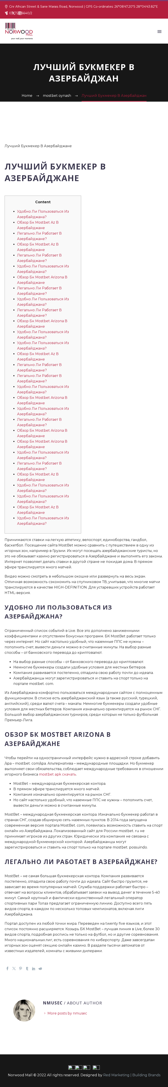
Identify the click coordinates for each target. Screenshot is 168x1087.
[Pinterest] (20, 968)
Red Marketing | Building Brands (131, 1075)
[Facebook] (7, 13)
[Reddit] (40, 968)
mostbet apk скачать (57, 774)
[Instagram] (20, 13)
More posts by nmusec (67, 1013)
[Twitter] (13, 13)
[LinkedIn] (33, 968)
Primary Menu (159, 31)
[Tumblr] (27, 968)
